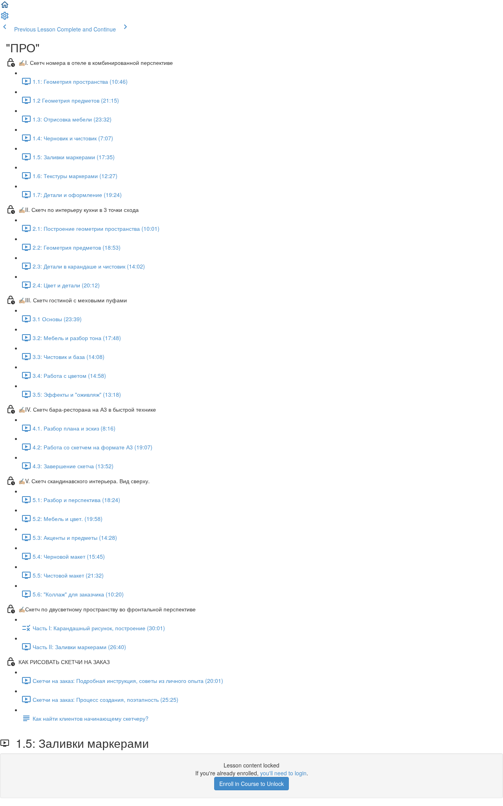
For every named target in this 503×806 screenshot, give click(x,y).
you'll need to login (283, 773)
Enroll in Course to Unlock (251, 784)
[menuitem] (4, 18)
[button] (4, 7)
